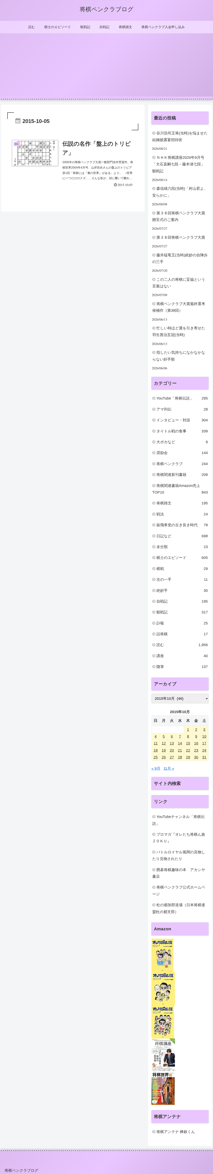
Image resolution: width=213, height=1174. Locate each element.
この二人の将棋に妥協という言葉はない (178, 282)
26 (164, 757)
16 (196, 743)
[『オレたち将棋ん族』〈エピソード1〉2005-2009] (162, 955)
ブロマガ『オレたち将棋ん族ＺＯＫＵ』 (178, 837)
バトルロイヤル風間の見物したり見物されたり (178, 855)
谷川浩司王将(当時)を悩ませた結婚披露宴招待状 (180, 136)
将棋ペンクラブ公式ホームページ (178, 890)
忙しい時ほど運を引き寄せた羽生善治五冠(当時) (178, 331)
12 (164, 743)
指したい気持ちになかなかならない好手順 (178, 355)
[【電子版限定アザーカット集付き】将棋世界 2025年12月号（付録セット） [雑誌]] (163, 1088)
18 (156, 750)
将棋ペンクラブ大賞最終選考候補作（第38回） (178, 307)
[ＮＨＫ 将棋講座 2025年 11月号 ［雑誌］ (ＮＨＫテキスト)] (163, 1055)
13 (172, 743)
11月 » (168, 768)
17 (204, 743)
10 (204, 736)
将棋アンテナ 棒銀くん (175, 1132)
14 (180, 743)
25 (156, 757)
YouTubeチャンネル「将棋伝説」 (178, 820)
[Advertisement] (106, 67)
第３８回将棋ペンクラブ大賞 (180, 237)
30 (196, 757)
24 (204, 750)
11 (156, 743)
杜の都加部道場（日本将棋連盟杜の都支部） (178, 908)
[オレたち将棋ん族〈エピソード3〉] (162, 1022)
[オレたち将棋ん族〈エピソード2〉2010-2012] (163, 988)
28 (180, 757)
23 (196, 750)
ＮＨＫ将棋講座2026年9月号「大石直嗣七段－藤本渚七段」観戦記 (178, 164)
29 (188, 757)
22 (188, 750)
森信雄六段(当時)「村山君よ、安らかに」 (180, 191)
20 (172, 750)
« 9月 (155, 768)
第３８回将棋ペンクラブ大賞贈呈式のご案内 (178, 216)
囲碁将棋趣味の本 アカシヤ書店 (178, 873)
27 (172, 757)
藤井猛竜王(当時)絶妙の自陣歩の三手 (180, 258)
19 (164, 750)
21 (180, 750)
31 (204, 757)
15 (188, 743)
